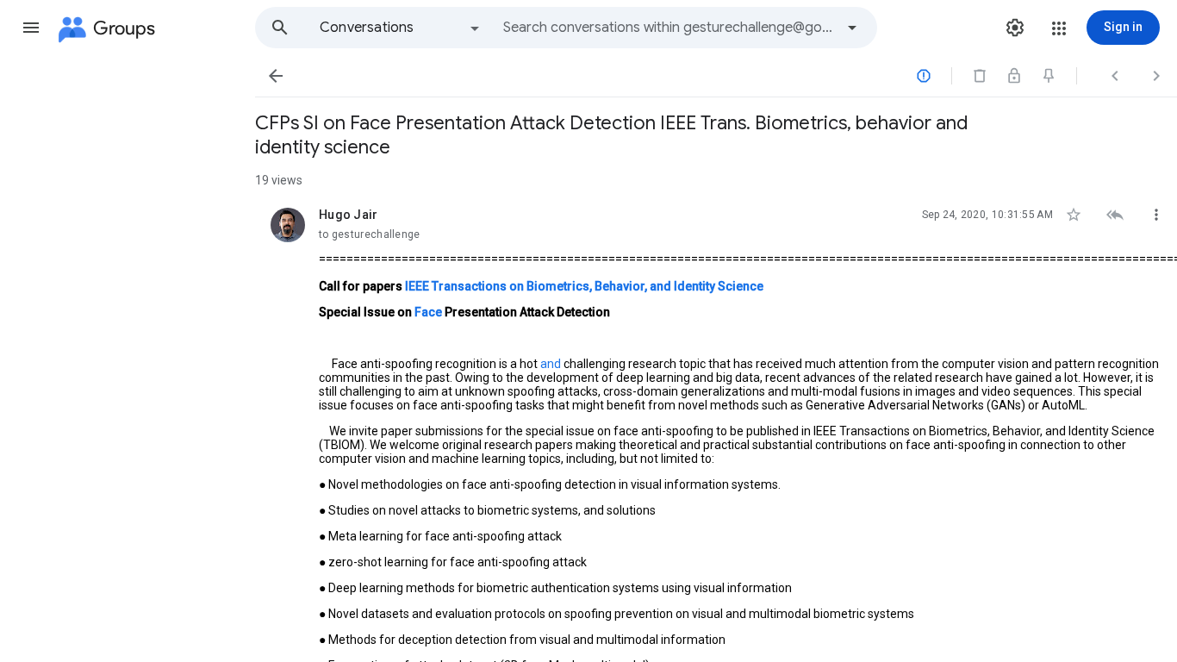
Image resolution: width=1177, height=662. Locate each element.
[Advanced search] (852, 27)
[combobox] (668, 27)
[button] (31, 27)
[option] (400, 27)
